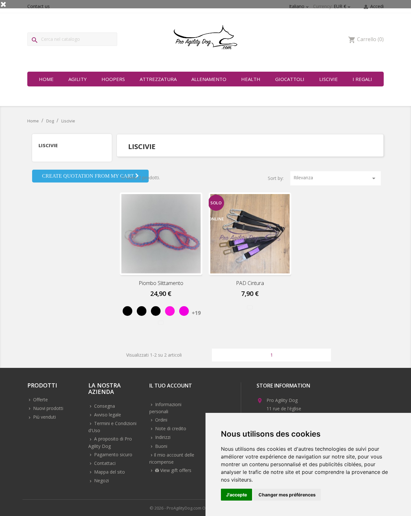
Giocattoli (289, 79)
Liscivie (328, 79)
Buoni (160, 446)
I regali (362, 79)
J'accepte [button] (236, 494)
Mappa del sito (109, 472)
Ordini (160, 420)
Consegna (104, 406)
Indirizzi (162, 437)
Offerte (40, 399)
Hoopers (113, 79)
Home (46, 79)
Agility (77, 79)
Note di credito (170, 428)
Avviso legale (107, 415)
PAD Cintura (250, 283)
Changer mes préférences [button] (287, 494)
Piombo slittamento (161, 283)
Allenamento (208, 79)
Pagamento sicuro (112, 454)
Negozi (101, 480)
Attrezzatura (158, 79)
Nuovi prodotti (47, 408)
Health (250, 79)
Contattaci (104, 463)
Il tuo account (170, 386)
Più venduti (44, 417)
